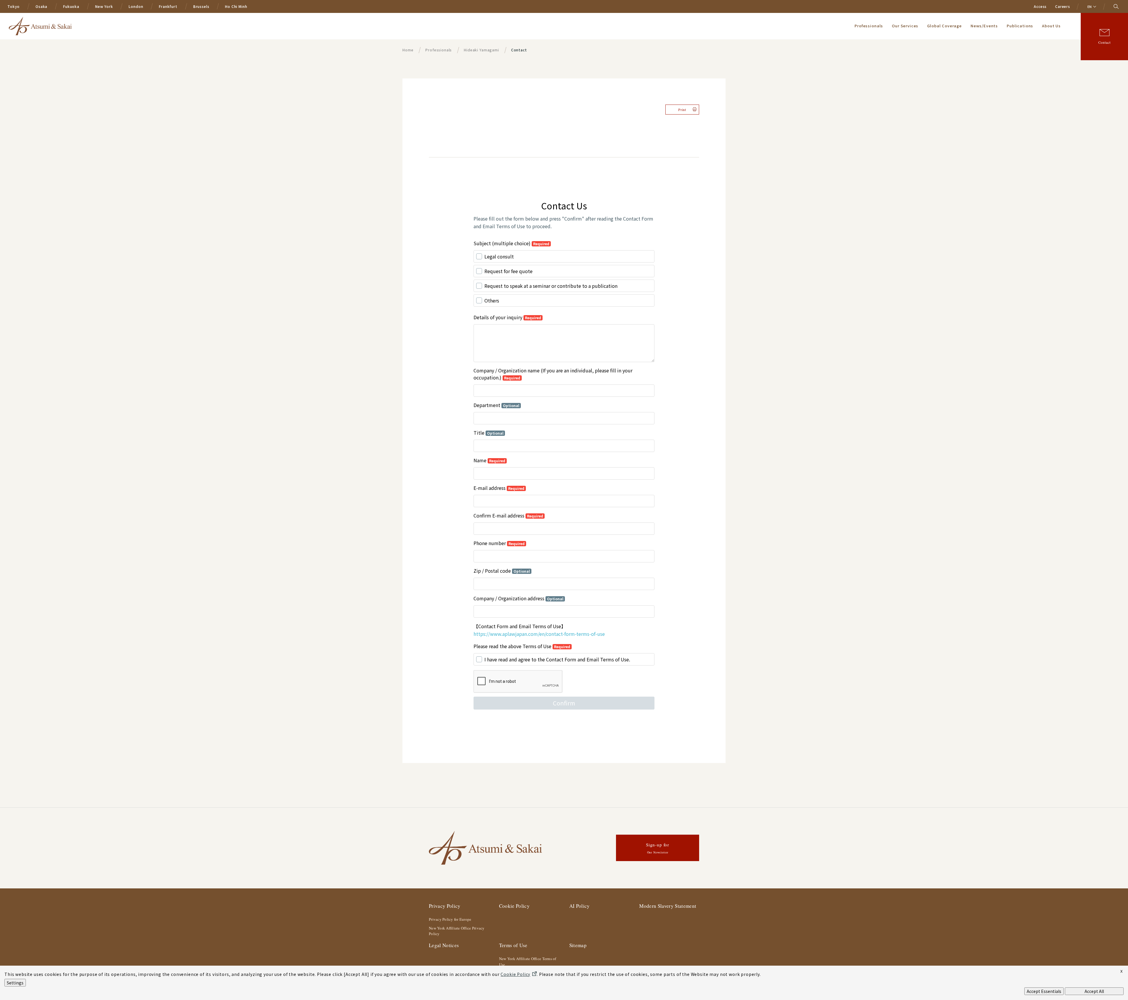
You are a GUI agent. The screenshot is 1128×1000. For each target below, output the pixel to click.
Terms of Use (513, 945)
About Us (1051, 25)
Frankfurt (168, 6)
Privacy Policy (445, 905)
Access (1040, 6)
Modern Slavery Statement (667, 905)
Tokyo (13, 6)
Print (682, 109)
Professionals (869, 25)
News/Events (984, 25)
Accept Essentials (1044, 991)
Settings (15, 983)
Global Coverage (944, 25)
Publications (1020, 25)
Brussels (201, 6)
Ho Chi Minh (236, 6)
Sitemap (578, 945)
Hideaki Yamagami (481, 49)
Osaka (41, 6)
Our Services (905, 25)
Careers (1062, 6)
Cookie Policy (514, 905)
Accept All (1094, 991)
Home (407, 49)
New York (104, 6)
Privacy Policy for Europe (450, 919)
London (136, 6)
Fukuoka (71, 6)
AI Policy (579, 905)
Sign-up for (657, 848)
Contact (1104, 42)
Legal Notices (444, 945)
